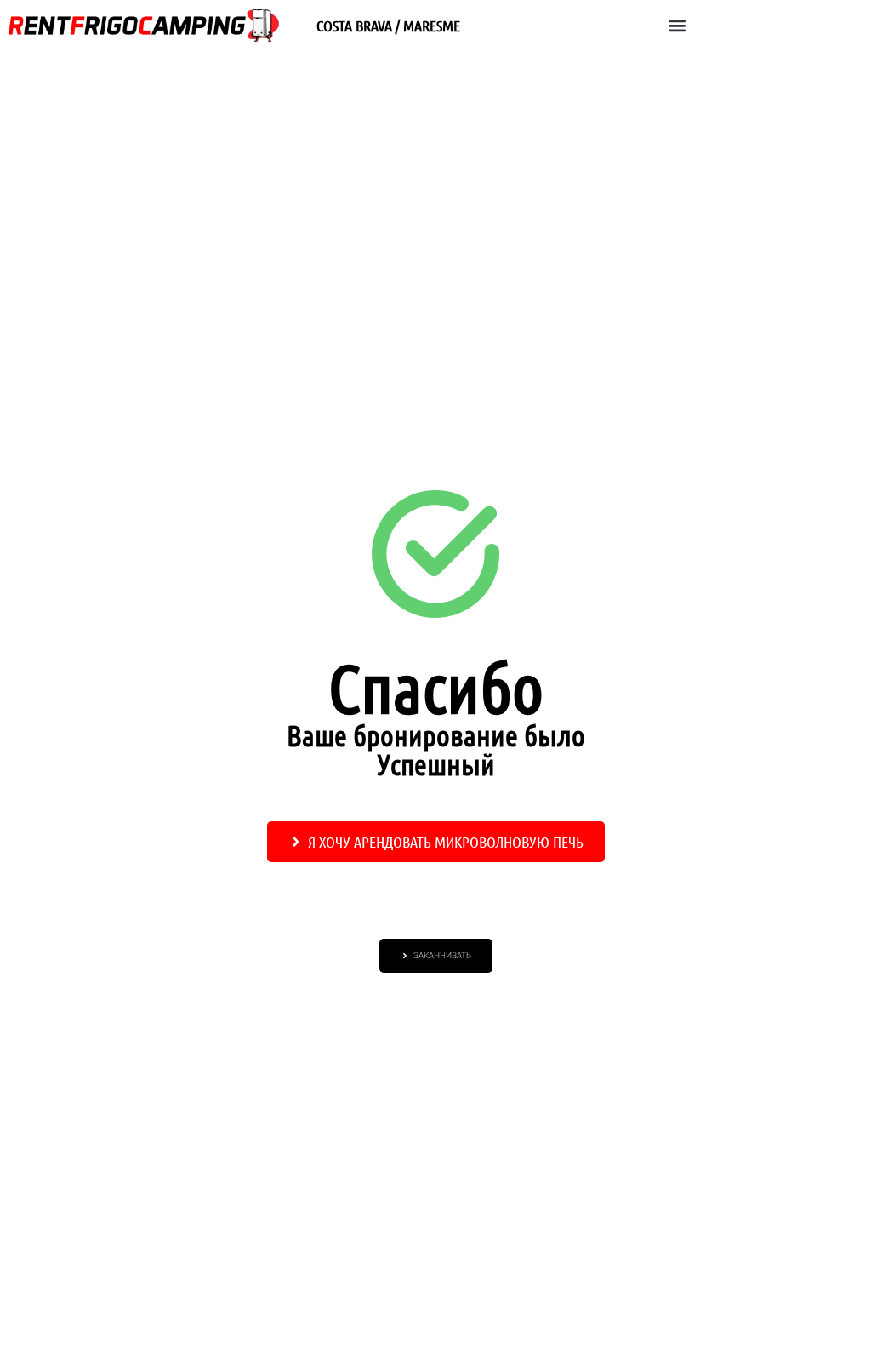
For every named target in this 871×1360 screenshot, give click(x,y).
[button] (677, 26)
